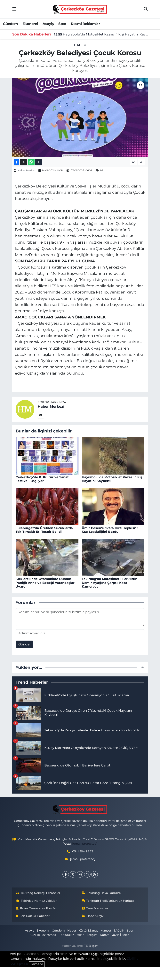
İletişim (92, 935)
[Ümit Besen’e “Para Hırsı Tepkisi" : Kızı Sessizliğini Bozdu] (113, 506)
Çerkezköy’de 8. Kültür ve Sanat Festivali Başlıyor (42, 479)
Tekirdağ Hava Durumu (104, 893)
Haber (80, 45)
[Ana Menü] (14, 9)
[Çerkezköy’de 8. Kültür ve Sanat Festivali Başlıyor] (47, 455)
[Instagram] (80, 874)
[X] (73, 874)
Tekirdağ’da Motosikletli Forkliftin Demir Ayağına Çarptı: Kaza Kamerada (109, 582)
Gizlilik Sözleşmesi (43, 935)
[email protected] (84, 843)
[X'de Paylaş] (23, 162)
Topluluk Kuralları (71, 935)
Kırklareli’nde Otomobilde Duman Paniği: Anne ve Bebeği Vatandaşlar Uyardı (45, 582)
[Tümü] (142, 667)
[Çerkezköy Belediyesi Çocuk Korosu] (80, 117)
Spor (62, 24)
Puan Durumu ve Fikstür (38, 908)
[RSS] (94, 874)
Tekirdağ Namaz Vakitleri (39, 900)
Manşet (105, 930)
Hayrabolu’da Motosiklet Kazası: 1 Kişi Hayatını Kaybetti (101, 34)
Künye (104, 935)
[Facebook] (65, 874)
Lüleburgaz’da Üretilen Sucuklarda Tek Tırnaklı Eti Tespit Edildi (44, 530)
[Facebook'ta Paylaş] (16, 162)
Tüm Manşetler (97, 908)
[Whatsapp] (87, 874)
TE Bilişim (91, 946)
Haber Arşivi (95, 916)
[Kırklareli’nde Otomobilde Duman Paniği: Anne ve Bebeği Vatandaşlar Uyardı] (47, 557)
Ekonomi (30, 24)
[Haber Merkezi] (25, 409)
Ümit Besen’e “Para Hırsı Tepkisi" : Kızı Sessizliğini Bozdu (110, 530)
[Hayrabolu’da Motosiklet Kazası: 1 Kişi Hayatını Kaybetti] (113, 455)
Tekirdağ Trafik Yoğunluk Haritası (110, 900)
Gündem (10, 24)
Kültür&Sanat (88, 930)
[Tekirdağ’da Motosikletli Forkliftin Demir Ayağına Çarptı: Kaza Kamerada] (113, 557)
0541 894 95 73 (82, 851)
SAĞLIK (119, 930)
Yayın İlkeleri (121, 935)
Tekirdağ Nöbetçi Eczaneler (40, 893)
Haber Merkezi (27, 170)
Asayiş (48, 24)
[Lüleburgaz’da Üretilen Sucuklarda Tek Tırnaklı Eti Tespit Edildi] (47, 506)
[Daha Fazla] (38, 162)
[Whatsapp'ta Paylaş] (31, 162)
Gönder (24, 644)
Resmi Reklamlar (85, 24)
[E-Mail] (41, 415)
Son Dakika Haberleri (35, 916)
